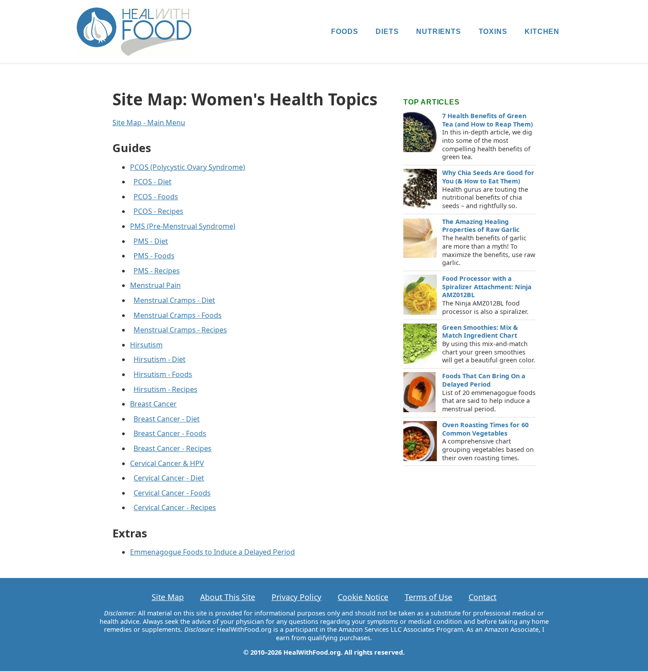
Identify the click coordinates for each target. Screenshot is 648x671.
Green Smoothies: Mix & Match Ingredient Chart (480, 331)
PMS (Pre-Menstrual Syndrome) (182, 226)
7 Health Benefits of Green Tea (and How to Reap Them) (487, 120)
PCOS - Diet (152, 181)
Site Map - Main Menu (148, 122)
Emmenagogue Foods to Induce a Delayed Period (212, 552)
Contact (482, 597)
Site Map (168, 597)
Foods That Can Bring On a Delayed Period (483, 380)
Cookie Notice (363, 597)
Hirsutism (146, 345)
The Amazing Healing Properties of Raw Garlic (480, 225)
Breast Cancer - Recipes (173, 448)
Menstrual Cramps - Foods (178, 315)
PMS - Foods (154, 256)
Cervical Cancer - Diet (169, 478)
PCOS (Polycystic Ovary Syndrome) (187, 167)
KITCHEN (542, 31)
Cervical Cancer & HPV (167, 463)
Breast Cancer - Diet (167, 419)
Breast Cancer (153, 404)
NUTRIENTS (438, 31)
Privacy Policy (296, 597)
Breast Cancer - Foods (170, 433)
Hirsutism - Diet (160, 359)
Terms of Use (428, 597)
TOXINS (493, 31)
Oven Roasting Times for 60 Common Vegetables (485, 429)
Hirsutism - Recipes (165, 389)
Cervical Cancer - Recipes (175, 507)
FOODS (344, 31)
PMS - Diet (151, 241)
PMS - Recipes (157, 271)
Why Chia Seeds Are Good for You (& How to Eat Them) (488, 176)
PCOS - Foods (156, 196)
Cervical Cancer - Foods (172, 493)
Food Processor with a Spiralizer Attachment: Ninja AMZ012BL (487, 286)
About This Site (227, 597)
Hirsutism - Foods (163, 374)
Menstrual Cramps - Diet (174, 300)
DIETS (387, 31)
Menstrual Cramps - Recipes (180, 330)
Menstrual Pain (155, 285)
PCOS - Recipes (158, 211)
